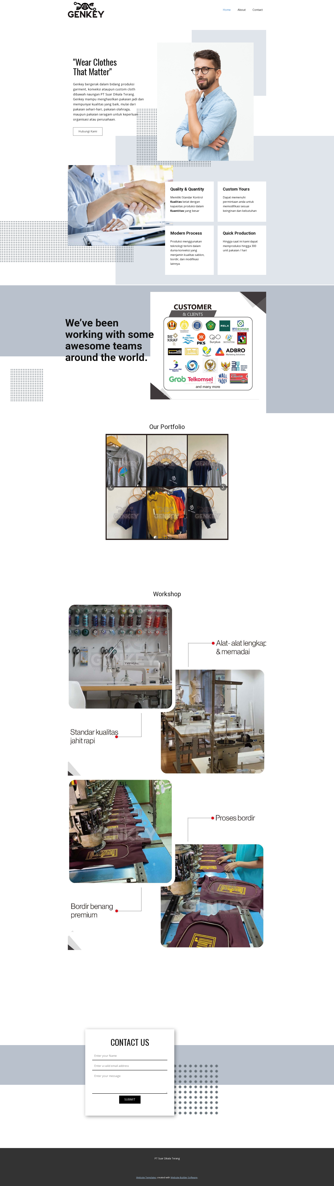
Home (227, 10)
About (242, 10)
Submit (129, 1099)
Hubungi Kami (87, 131)
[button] (110, 487)
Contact (258, 10)
